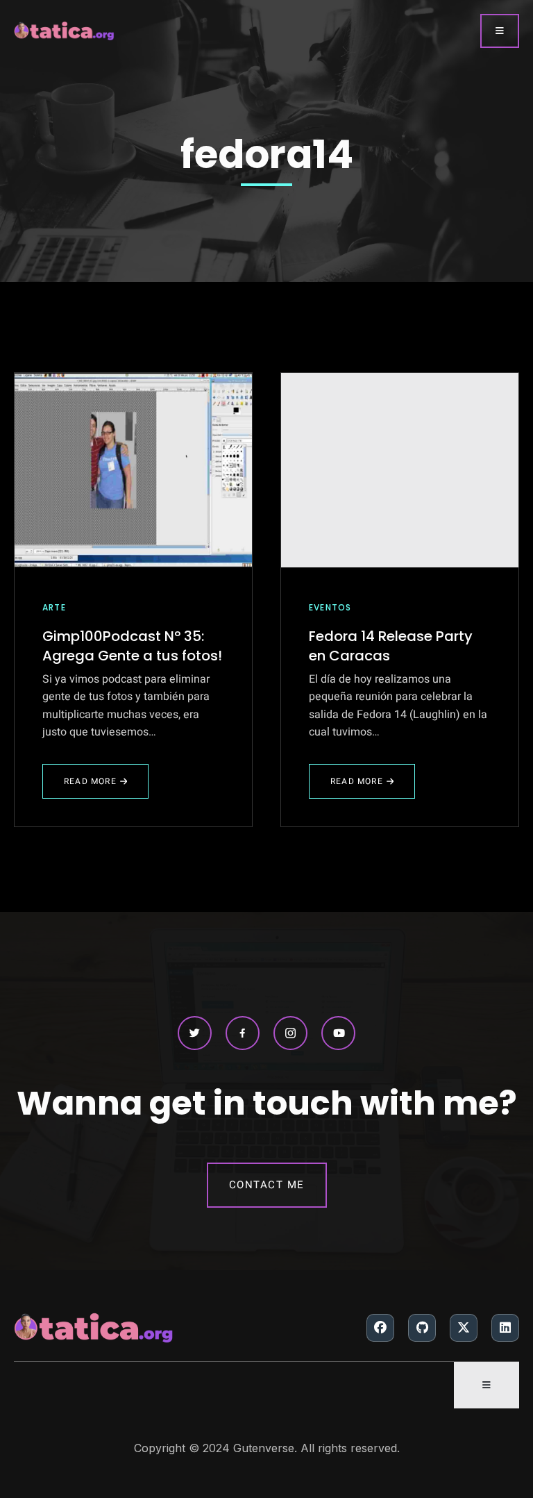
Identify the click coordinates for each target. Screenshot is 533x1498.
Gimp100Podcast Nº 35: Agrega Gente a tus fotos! (132, 645)
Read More (105, 787)
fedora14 (266, 154)
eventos (330, 607)
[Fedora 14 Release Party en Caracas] (399, 470)
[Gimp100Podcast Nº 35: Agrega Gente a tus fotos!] (133, 470)
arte (54, 607)
